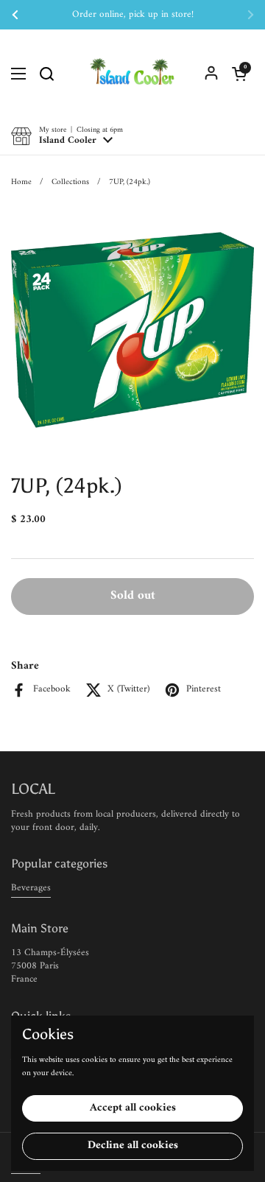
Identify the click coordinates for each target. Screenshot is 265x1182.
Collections (70, 182)
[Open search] (46, 73)
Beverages (31, 887)
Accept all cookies (133, 1108)
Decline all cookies (133, 1145)
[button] (239, 73)
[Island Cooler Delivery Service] (132, 73)
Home (21, 182)
